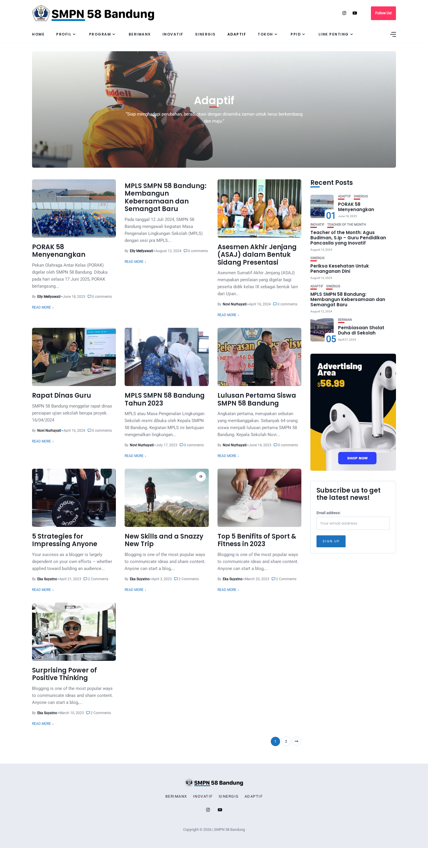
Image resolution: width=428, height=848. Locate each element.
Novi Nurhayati (235, 304)
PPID (296, 34)
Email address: (328, 513)
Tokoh (265, 34)
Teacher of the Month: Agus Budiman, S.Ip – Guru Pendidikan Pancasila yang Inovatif (348, 237)
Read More (41, 307)
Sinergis (205, 34)
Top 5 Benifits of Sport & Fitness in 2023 (256, 540)
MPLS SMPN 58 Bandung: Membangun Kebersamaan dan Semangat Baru (165, 197)
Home (38, 34)
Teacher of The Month (346, 224)
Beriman (345, 319)
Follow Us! (383, 13)
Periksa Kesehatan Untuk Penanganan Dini (339, 268)
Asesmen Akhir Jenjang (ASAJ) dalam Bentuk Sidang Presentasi (257, 254)
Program (100, 34)
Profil (63, 34)
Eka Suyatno (47, 579)
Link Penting (334, 34)
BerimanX (140, 34)
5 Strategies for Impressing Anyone (64, 540)
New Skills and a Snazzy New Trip (164, 540)
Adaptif (236, 34)
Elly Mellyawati (49, 297)
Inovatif (172, 34)
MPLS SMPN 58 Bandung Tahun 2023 (165, 399)
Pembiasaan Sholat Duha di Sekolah (361, 330)
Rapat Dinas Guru (61, 395)
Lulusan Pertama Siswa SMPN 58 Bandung (256, 399)
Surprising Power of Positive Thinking (64, 674)
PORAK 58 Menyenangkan (58, 250)
